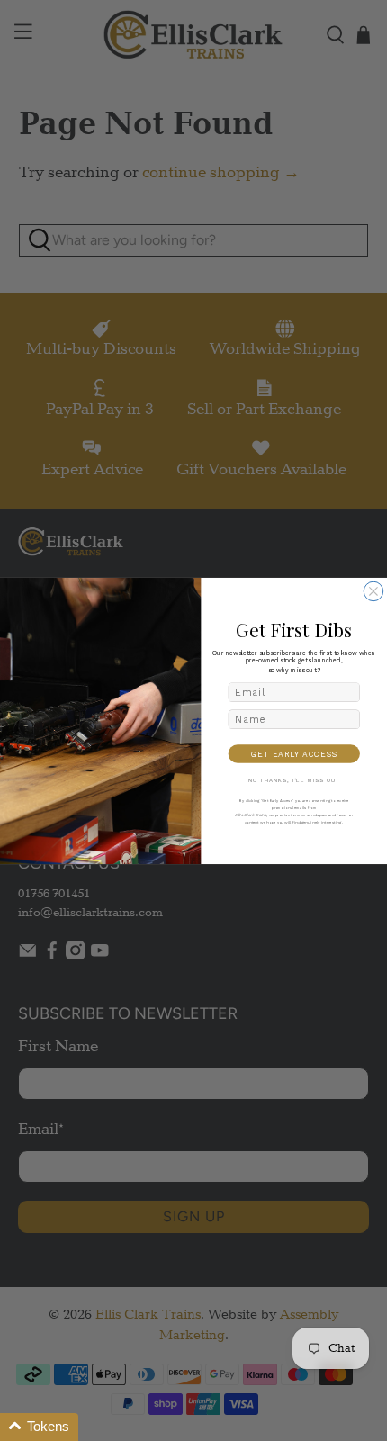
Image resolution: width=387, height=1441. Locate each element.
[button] (39, 1427)
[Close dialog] (373, 591)
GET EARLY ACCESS (294, 753)
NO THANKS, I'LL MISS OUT (294, 780)
